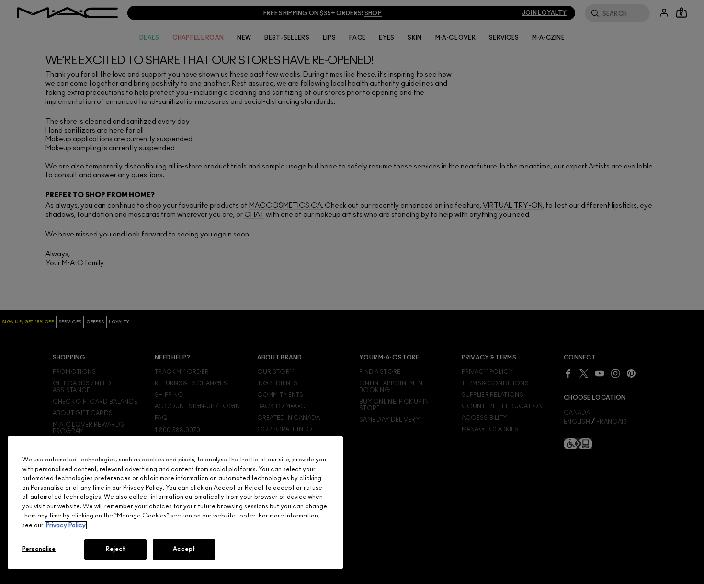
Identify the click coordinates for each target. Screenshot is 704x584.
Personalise (39, 549)
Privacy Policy (66, 525)
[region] (175, 502)
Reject (115, 549)
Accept (184, 549)
